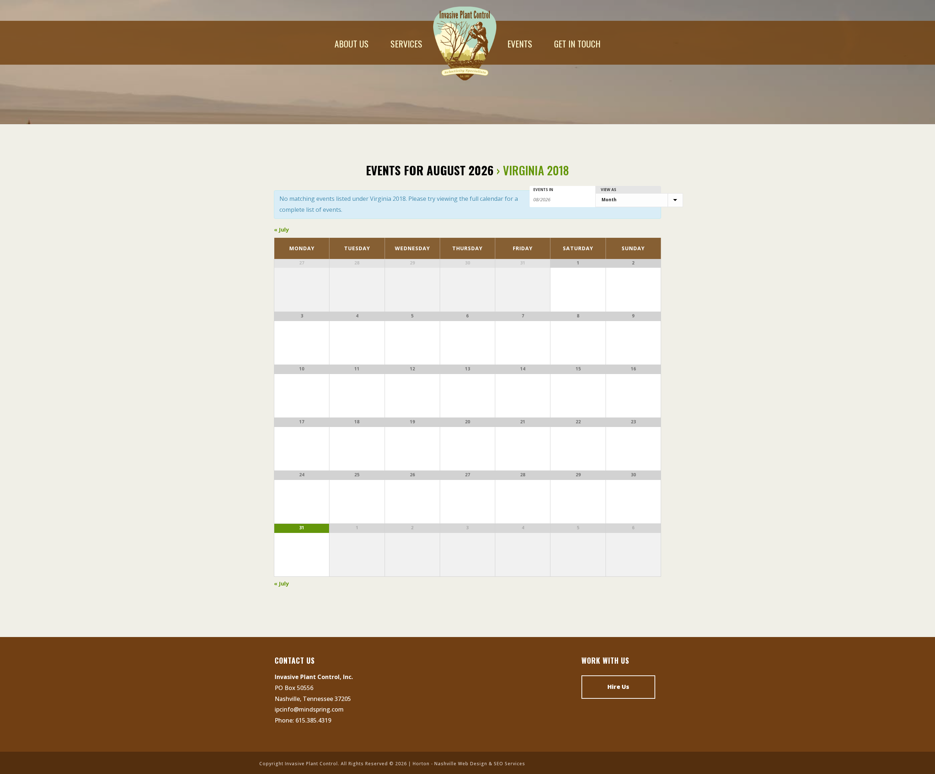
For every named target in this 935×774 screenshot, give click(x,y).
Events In (543, 189)
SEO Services (509, 763)
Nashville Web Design (460, 763)
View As (608, 189)
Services (406, 43)
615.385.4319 (313, 720)
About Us (352, 43)
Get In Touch (577, 43)
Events (519, 43)
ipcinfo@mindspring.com (309, 709)
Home (464, 43)
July (281, 229)
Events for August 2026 (429, 170)
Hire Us (618, 687)
